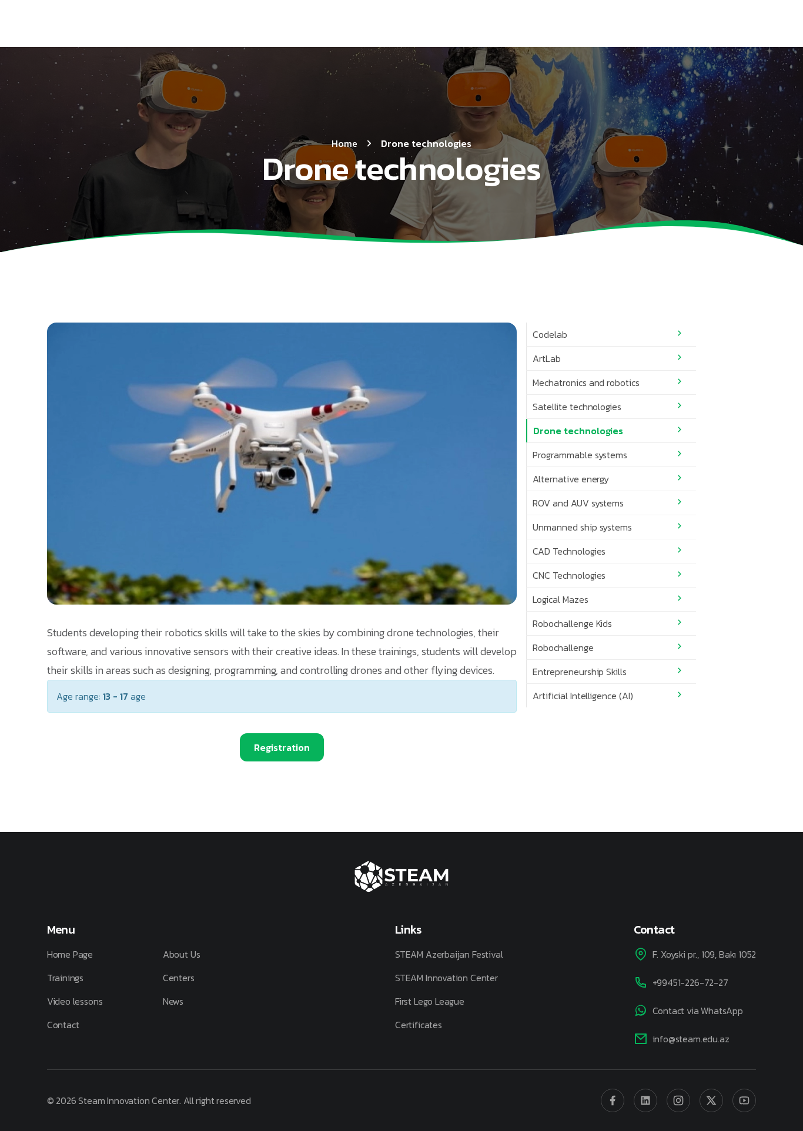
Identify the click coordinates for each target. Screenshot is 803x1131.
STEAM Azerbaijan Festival (449, 954)
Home (344, 143)
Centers (179, 978)
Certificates (418, 1025)
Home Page (70, 954)
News (173, 1001)
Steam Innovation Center (128, 1100)
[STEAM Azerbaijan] (401, 876)
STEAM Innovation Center (446, 978)
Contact (63, 1025)
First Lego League (429, 1001)
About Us (181, 954)
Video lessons (75, 1001)
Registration (282, 747)
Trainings (65, 978)
